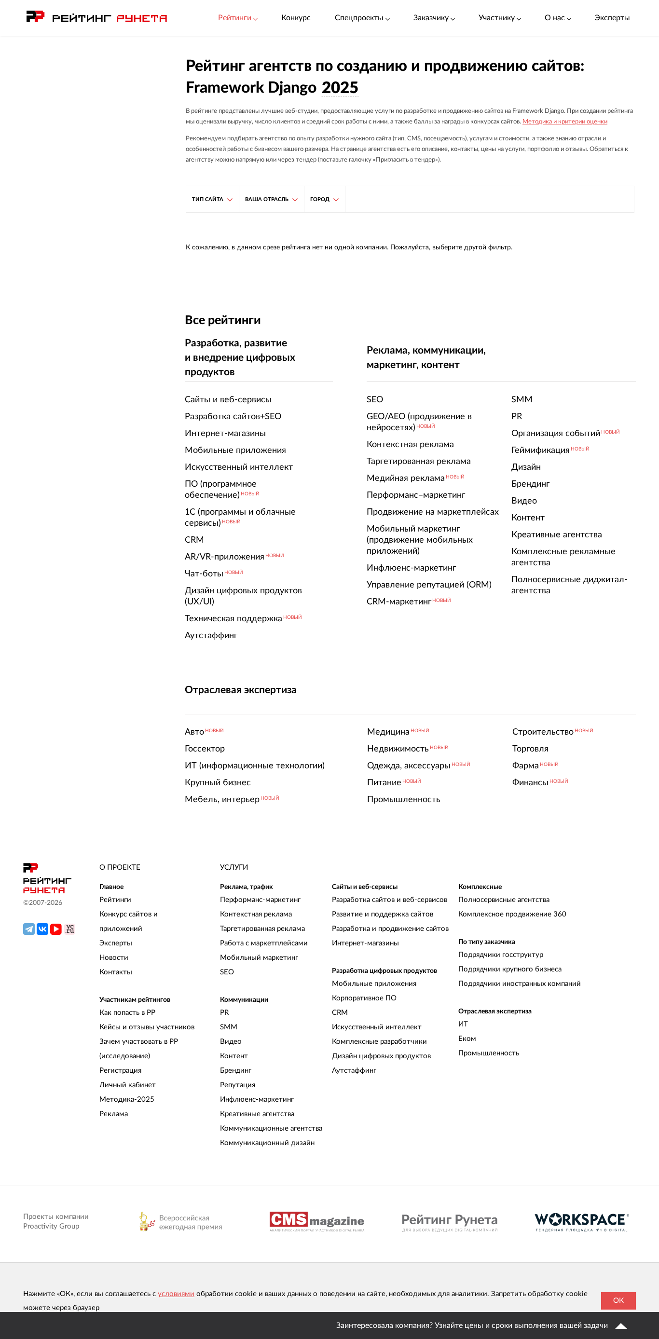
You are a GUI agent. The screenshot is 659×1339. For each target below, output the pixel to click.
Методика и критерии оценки (564, 122)
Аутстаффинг (354, 1070)
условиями (176, 1294)
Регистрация (120, 1070)
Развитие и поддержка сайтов (382, 914)
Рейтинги (115, 899)
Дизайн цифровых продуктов (381, 1056)
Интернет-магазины (365, 943)
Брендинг (235, 1070)
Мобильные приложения (374, 983)
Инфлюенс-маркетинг (257, 1099)
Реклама (113, 1114)
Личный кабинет (127, 1085)
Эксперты (612, 18)
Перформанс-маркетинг (260, 899)
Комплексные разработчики (379, 1041)
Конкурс (296, 18)
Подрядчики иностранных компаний (519, 983)
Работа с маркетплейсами (264, 943)
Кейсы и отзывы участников (146, 1027)
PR (224, 1012)
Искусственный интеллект (377, 1027)
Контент (234, 1056)
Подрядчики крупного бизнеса (510, 969)
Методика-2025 (126, 1099)
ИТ (463, 1024)
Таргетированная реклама (262, 928)
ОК (618, 1300)
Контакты (115, 972)
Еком (467, 1038)
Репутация (237, 1085)
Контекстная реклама (256, 914)
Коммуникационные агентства (271, 1128)
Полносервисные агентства (503, 899)
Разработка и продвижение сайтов (390, 928)
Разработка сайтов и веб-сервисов (389, 899)
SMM (228, 1027)
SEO (227, 972)
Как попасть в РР (127, 1012)
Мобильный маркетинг (259, 957)
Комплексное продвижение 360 (512, 914)
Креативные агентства (257, 1114)
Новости (113, 957)
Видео (231, 1041)
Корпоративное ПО (364, 998)
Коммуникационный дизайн (267, 1143)
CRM (340, 1012)
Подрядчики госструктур (500, 954)
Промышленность (488, 1053)
